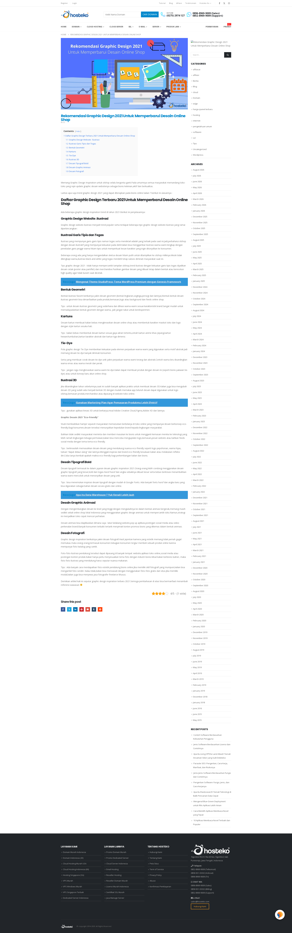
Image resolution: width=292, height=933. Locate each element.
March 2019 (198, 679)
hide (78, 131)
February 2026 (199, 205)
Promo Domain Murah (116, 852)
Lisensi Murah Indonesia (117, 886)
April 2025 (197, 263)
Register (64, 3)
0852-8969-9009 (198, 869)
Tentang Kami (156, 858)
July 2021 (197, 527)
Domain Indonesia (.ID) (73, 858)
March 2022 (198, 480)
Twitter (69, 609)
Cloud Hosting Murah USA (74, 863)
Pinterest (81, 609)
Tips (195, 143)
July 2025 (197, 246)
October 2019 (199, 644)
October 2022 (199, 439)
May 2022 (197, 468)
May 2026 (197, 187)
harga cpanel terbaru (203, 109)
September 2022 (200, 445)
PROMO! (227, 25)
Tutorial (162, 3)
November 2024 (200, 292)
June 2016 (197, 708)
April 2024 (197, 333)
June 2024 (197, 322)
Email (87, 609)
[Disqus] (124, 661)
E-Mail (142, 26)
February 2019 (199, 685)
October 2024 (199, 298)
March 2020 (198, 614)
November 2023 (200, 363)
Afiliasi (179, 3)
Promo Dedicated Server (117, 858)
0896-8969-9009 (198, 876)
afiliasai (196, 69)
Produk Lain (172, 26)
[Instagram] (229, 3)
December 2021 (200, 497)
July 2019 (197, 655)
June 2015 (197, 714)
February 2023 (199, 415)
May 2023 (197, 398)
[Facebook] (219, 3)
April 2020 (197, 608)
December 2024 (200, 287)
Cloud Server (116, 26)
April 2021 (197, 544)
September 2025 (200, 234)
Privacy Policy (156, 875)
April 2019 (197, 673)
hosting (196, 115)
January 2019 (199, 690)
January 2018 (199, 702)
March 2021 (198, 550)
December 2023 (200, 357)
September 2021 (200, 515)
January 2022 (199, 491)
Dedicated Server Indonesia (75, 898)
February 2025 (199, 275)
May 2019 (197, 667)
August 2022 (198, 450)
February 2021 (199, 556)
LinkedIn (75, 609)
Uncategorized (200, 149)
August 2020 (198, 591)
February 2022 (199, 486)
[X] (224, 3)
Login (74, 3)
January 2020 (199, 626)
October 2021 (199, 509)
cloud (195, 92)
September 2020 (200, 585)
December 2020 (200, 567)
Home (63, 26)
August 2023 (198, 380)
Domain (76, 26)
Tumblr (94, 609)
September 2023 (200, 374)
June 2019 (197, 661)
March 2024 (198, 339)
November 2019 (200, 638)
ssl (194, 137)
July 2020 (197, 597)
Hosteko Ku (204, 3)
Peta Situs (154, 863)
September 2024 (200, 304)
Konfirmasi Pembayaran (160, 886)
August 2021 (198, 521)
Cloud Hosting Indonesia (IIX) (76, 869)
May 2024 (197, 327)
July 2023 (197, 386)
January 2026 (199, 210)
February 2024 (199, 345)
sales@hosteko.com (200, 901)
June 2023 (197, 392)
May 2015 (197, 720)
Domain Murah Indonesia (74, 852)
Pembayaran (212, 26)
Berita (195, 80)
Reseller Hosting (113, 875)
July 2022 (197, 456)
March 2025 (198, 269)
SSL (130, 26)
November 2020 (200, 573)
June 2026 (197, 181)
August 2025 (198, 240)
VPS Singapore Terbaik (73, 892)
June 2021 (197, 532)
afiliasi (196, 75)
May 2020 (197, 603)
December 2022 (200, 427)
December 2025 (200, 216)
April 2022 (197, 474)
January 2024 (199, 351)
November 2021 (200, 503)
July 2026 (197, 175)
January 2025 (199, 281)
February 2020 (199, 620)
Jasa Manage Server (115, 898)
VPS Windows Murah (72, 886)
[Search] (227, 55)
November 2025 (200, 222)
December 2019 (200, 632)
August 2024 (198, 310)
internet (196, 120)
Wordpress (198, 154)
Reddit (100, 609)
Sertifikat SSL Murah (115, 892)
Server (155, 26)
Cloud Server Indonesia (117, 863)
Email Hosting (112, 869)
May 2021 (197, 538)
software (197, 132)
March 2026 (198, 199)
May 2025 (197, 257)
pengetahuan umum (202, 126)
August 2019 (198, 649)
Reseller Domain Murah (117, 881)
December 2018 (200, 696)
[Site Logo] (75, 14)
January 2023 (199, 421)
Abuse (153, 881)
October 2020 (199, 579)
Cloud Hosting (94, 26)
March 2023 (198, 409)
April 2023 (197, 404)
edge (195, 103)
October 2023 (199, 368)
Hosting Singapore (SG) (73, 875)
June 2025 (197, 251)
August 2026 (198, 169)
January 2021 (199, 562)
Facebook (63, 609)
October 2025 (199, 228)
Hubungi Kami (156, 852)
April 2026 (197, 193)
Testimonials (190, 3)
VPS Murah (68, 881)
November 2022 (200, 433)
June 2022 (197, 462)
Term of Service (157, 869)
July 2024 (197, 316)
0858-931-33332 (198, 873)
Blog (171, 3)
